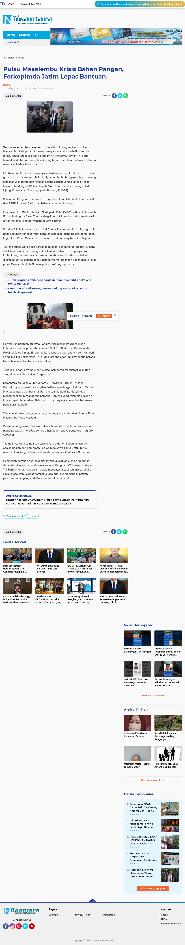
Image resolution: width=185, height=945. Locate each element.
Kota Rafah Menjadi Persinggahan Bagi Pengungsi (165, 736)
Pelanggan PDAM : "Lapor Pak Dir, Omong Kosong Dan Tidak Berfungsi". (144, 807)
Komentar (15, 532)
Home (10, 4)
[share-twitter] (119, 95)
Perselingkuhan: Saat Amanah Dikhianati (166, 765)
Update (105, 316)
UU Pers (164, 919)
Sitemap (53, 914)
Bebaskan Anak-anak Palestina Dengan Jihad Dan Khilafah (133, 4)
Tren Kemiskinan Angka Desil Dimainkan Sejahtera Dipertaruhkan (143, 857)
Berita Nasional (14, 516)
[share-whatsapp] (125, 95)
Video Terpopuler (138, 625)
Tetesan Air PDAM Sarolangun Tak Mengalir (137, 650)
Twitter (26, 930)
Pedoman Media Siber (172, 923)
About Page (39, 926)
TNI (37, 34)
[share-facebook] (114, 95)
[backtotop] (92, 902)
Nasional (25, 34)
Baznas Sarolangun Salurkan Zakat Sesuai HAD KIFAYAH (166, 682)
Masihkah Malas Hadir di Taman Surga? (137, 765)
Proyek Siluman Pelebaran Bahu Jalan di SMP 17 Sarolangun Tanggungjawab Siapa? (167, 651)
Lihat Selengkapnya (152, 888)
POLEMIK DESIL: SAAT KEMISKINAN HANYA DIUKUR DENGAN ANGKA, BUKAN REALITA (143, 840)
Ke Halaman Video (152, 695)
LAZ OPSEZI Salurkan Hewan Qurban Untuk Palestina (136, 682)
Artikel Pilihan (136, 710)
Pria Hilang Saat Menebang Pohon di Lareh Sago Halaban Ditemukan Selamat (142, 824)
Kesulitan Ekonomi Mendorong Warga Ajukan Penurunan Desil (141, 873)
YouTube (34, 930)
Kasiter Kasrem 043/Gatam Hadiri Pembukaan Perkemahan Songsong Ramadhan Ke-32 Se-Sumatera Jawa (47, 501)
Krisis (33, 516)
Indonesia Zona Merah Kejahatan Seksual (136, 735)
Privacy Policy (83, 914)
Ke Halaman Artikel (152, 780)
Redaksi (164, 914)
